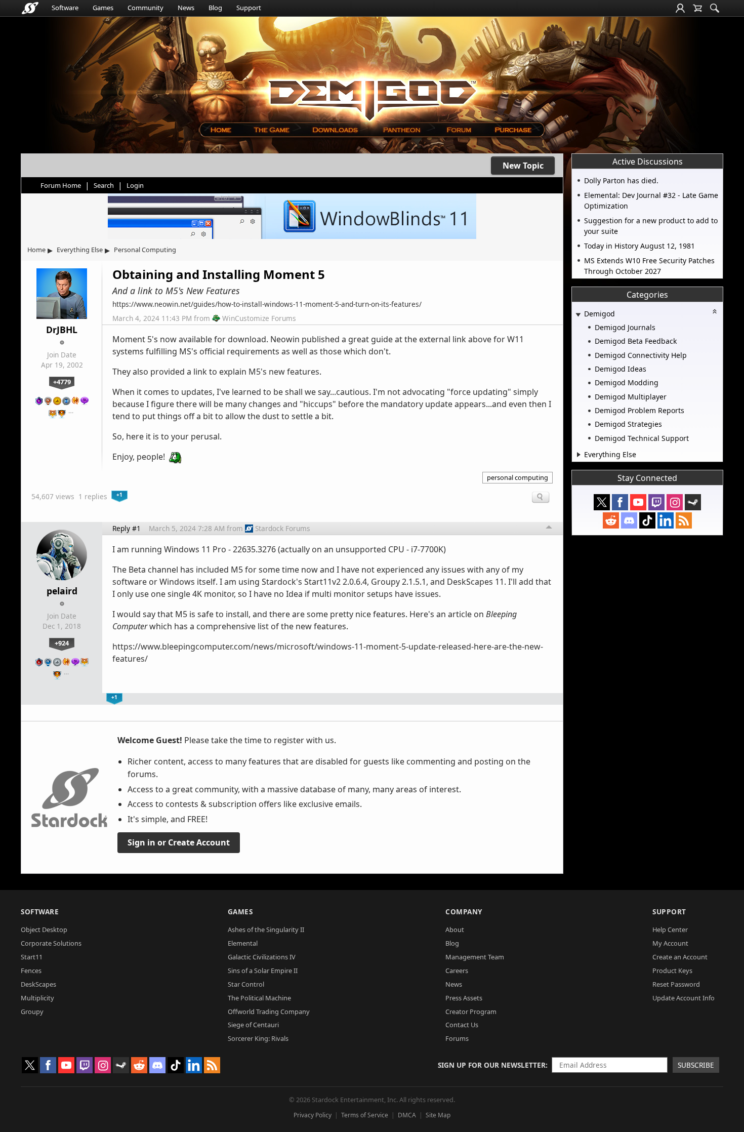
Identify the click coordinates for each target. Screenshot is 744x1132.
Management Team (474, 956)
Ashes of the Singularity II (266, 929)
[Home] (220, 130)
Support (248, 7)
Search (104, 185)
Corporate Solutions (51, 943)
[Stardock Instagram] (675, 502)
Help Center (670, 929)
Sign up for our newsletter (492, 1065)
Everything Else (80, 249)
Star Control (246, 984)
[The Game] (271, 130)
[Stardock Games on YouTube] (638, 502)
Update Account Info (683, 997)
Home (36, 249)
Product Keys (672, 970)
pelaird (62, 591)
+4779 (62, 381)
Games (103, 7)
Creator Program (471, 1011)
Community (145, 7)
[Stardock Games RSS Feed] (684, 520)
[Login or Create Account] (680, 8)
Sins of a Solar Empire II (263, 970)
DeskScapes (38, 984)
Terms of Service (364, 1115)
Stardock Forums (282, 528)
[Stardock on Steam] (693, 502)
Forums (457, 1038)
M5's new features (284, 371)
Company (463, 911)
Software (65, 7)
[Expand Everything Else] (579, 454)
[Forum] (458, 130)
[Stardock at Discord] (629, 520)
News (186, 7)
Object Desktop (44, 929)
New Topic (523, 165)
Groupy (32, 1011)
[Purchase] (514, 130)
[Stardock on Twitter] (602, 502)
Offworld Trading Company (269, 1011)
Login (135, 185)
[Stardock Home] (30, 8)
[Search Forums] (714, 8)
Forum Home (60, 185)
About (454, 929)
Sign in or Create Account (179, 842)
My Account (670, 943)
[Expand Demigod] (578, 314)
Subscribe (696, 1065)
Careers (456, 970)
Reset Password (676, 984)
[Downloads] (334, 130)
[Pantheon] (401, 130)
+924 (62, 643)
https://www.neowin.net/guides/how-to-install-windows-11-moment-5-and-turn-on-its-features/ (267, 304)
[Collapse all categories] (715, 311)
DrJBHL (61, 330)
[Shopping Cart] (697, 8)
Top (549, 528)
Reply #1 (126, 528)
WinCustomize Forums (259, 318)
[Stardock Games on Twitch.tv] (656, 502)
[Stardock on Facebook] (620, 502)
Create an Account (680, 956)
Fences (31, 970)
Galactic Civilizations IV (262, 956)
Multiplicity (37, 997)
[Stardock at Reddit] (611, 520)
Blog (215, 7)
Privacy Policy (313, 1115)
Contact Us (461, 1024)
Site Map (438, 1115)
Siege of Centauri (253, 1024)
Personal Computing (145, 249)
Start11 (32, 956)
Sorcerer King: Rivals (258, 1038)
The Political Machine (259, 997)
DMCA (407, 1115)
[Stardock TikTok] (647, 520)
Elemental (243, 943)
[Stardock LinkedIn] (665, 520)
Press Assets (463, 997)
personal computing (517, 477)
